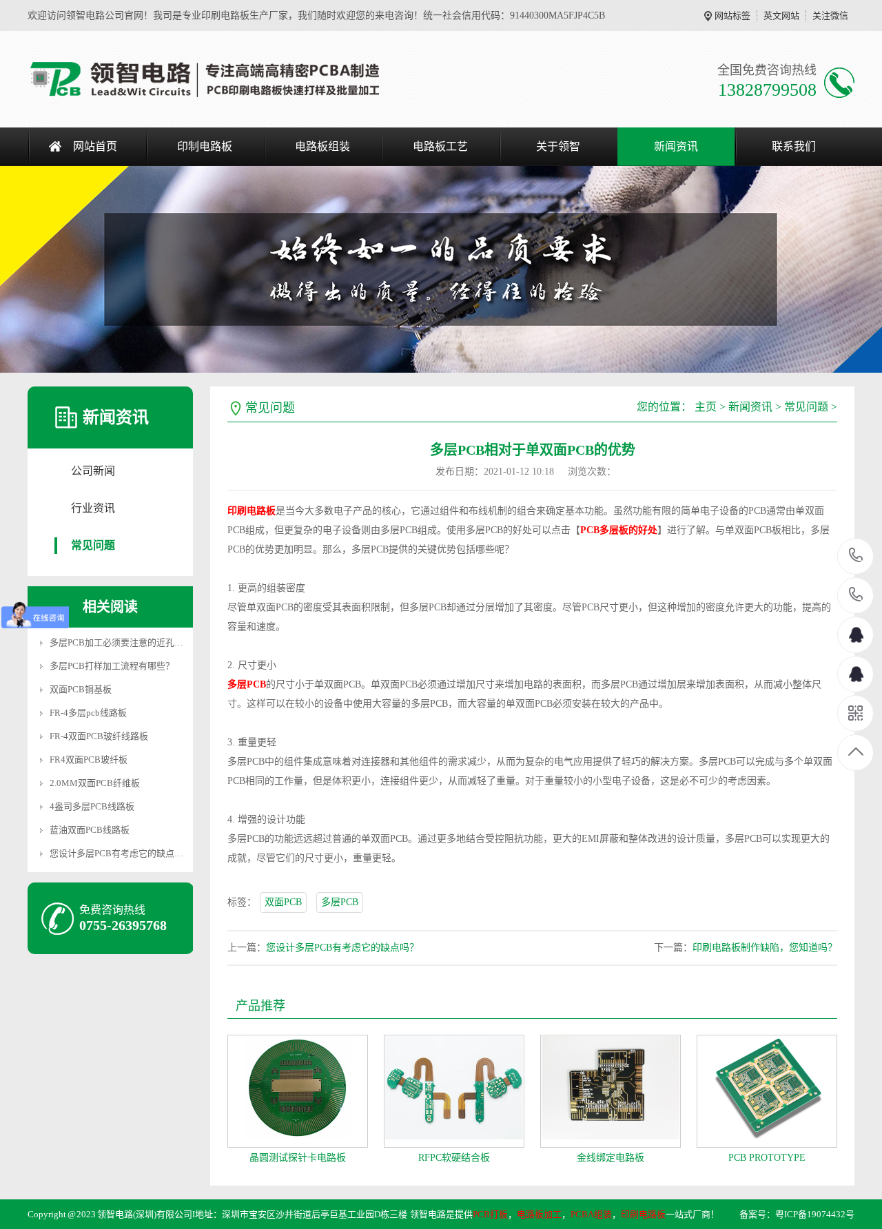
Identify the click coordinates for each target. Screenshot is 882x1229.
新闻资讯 (676, 146)
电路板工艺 (440, 146)
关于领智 (558, 146)
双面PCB (283, 902)
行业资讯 (93, 508)
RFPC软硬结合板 (454, 1158)
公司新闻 (93, 471)
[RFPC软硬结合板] (454, 1091)
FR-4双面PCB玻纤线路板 (99, 736)
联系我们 (794, 146)
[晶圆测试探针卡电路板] (297, 1091)
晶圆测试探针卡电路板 (297, 1158)
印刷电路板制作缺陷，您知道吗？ (765, 947)
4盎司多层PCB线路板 (92, 806)
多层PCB (339, 902)
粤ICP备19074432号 (814, 1214)
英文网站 (781, 15)
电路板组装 (322, 146)
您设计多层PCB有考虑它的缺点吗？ (121, 853)
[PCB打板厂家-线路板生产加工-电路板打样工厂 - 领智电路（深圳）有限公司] (205, 79)
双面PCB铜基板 (81, 689)
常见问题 (93, 545)
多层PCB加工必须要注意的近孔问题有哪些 (134, 642)
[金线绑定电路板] (610, 1091)
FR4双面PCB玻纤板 (88, 759)
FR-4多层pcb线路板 (88, 713)
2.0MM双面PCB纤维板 (95, 783)
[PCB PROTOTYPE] (767, 1091)
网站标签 (732, 15)
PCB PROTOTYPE (767, 1158)
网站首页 (95, 146)
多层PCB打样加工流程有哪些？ (112, 666)
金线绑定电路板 (610, 1158)
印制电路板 (204, 146)
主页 (706, 407)
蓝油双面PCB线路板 (90, 830)
